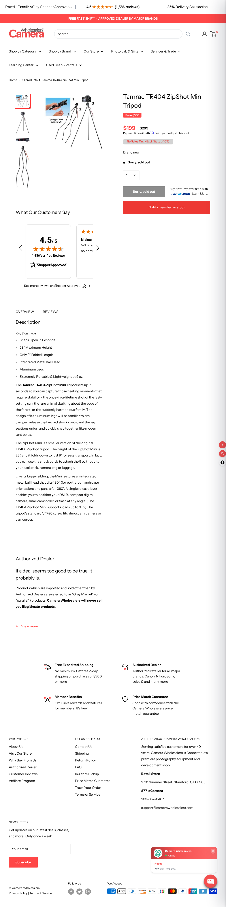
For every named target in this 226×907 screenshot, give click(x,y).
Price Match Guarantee (92, 781)
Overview (25, 312)
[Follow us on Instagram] (88, 891)
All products (29, 80)
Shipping (82, 753)
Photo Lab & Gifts (124, 51)
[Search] (188, 34)
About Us (16, 746)
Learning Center (21, 65)
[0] (213, 34)
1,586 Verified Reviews (48, 255)
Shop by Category (22, 51)
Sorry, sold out (144, 191)
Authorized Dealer (23, 767)
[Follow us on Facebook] (71, 891)
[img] (48, 249)
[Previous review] (20, 249)
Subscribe (23, 862)
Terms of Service (87, 794)
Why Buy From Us (22, 760)
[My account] (204, 34)
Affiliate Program (22, 781)
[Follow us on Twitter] (79, 891)
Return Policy (85, 760)
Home (13, 80)
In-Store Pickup (87, 774)
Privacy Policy (18, 893)
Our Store (91, 51)
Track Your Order (88, 787)
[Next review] (98, 249)
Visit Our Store (20, 753)
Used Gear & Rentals (61, 65)
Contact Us (83, 746)
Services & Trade (163, 51)
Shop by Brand (60, 51)
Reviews (50, 312)
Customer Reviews (23, 774)
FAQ (78, 767)
